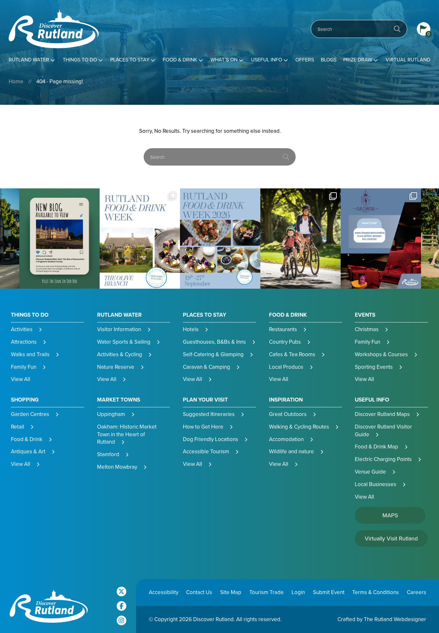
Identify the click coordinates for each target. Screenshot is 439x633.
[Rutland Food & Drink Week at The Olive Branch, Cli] (59, 238)
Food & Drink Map (376, 447)
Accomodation (286, 439)
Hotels (191, 329)
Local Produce (286, 367)
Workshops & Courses (381, 354)
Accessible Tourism (206, 452)
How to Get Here (203, 427)
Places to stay (129, 59)
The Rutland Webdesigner (395, 619)
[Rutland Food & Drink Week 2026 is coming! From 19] (140, 238)
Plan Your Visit (205, 400)
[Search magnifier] (397, 29)
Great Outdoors (288, 414)
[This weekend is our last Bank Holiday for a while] (220, 238)
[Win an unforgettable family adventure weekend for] (381, 238)
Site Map (230, 592)
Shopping (25, 400)
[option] (59, 238)
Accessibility (163, 592)
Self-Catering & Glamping (213, 354)
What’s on (224, 59)
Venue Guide (370, 472)
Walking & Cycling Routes (299, 427)
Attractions (24, 342)
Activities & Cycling (119, 354)
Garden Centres (30, 414)
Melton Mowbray (117, 467)
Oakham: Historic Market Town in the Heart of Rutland (127, 434)
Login (298, 592)
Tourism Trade (266, 592)
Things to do (80, 59)
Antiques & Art (28, 452)
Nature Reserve (115, 367)
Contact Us (199, 592)
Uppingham (111, 414)
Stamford (108, 454)
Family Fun (23, 367)
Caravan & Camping (206, 367)
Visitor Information (119, 329)
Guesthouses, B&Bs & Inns (214, 342)
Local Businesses (375, 484)
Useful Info (266, 59)
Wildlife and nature (291, 452)
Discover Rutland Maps (382, 414)
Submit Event (329, 592)
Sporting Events (374, 367)
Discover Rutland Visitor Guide (383, 431)
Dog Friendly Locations (210, 439)
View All (20, 379)
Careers (416, 592)
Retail (17, 427)
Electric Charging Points (383, 459)
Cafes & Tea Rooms (292, 354)
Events (365, 315)
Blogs (328, 59)
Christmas (367, 329)
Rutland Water (29, 59)
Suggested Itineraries (209, 414)
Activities (21, 329)
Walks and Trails (30, 354)
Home (16, 81)
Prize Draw (357, 59)
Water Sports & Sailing (123, 342)
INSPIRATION (286, 400)
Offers (304, 59)
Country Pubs (285, 342)
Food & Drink (180, 59)
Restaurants (283, 329)
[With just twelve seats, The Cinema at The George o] (300, 238)
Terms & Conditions (375, 592)
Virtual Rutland (408, 59)
